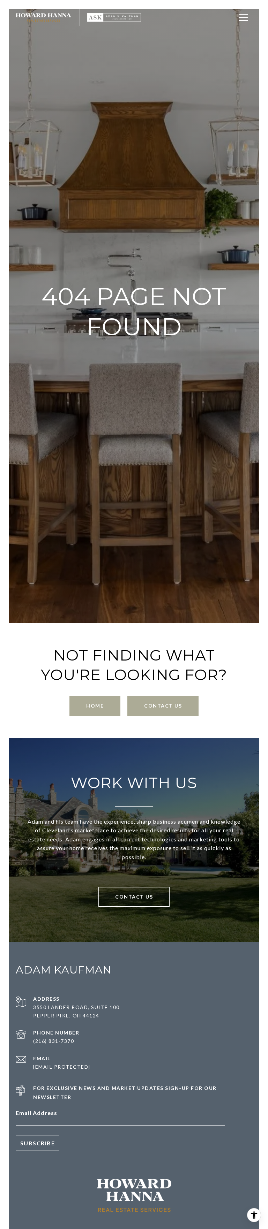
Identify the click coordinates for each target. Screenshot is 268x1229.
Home (95, 706)
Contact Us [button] (163, 706)
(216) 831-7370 (53, 1041)
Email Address (36, 1112)
